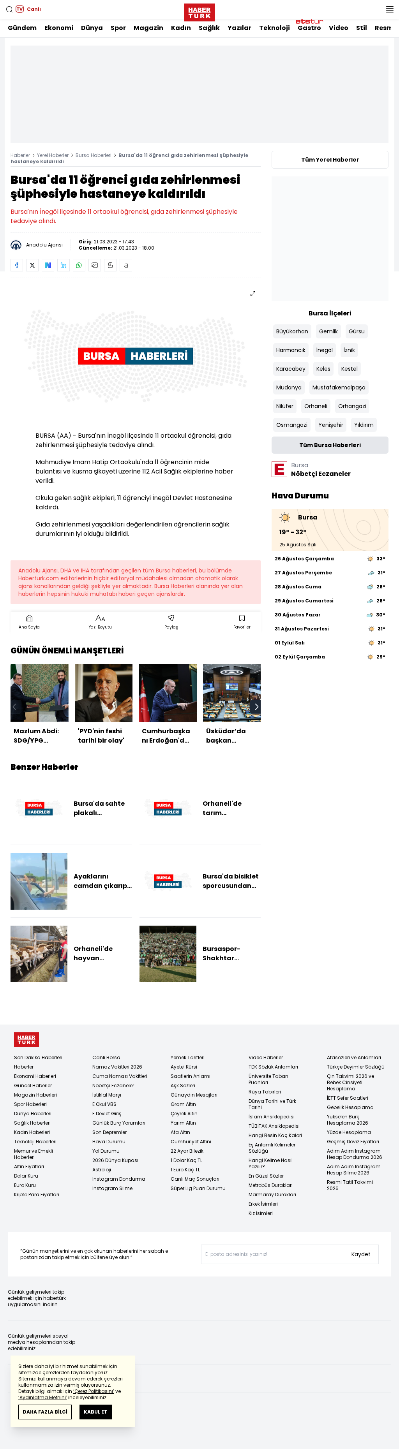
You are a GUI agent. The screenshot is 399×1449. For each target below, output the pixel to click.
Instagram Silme (112, 1188)
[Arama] (9, 9)
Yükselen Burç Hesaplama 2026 (347, 1119)
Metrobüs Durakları (271, 1185)
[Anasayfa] (26, 1039)
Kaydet (361, 1254)
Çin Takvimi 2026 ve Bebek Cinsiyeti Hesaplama (350, 1082)
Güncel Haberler (33, 1085)
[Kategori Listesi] (389, 9)
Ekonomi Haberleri (35, 1076)
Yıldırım (364, 425)
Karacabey (290, 369)
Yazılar (239, 27)
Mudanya (289, 387)
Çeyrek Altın (184, 1113)
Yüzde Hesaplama (349, 1132)
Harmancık (290, 350)
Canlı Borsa (106, 1057)
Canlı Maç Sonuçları (195, 1179)
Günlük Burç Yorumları (118, 1123)
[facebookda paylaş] (17, 265)
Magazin (148, 27)
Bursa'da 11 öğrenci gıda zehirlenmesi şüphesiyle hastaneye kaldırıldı (129, 158)
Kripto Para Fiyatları (36, 1194)
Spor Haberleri (30, 1104)
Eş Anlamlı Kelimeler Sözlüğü (272, 1147)
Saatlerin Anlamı (190, 1076)
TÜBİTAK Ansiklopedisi (274, 1126)
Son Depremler (109, 1132)
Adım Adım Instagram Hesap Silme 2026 (354, 1169)
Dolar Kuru (26, 1176)
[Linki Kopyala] (126, 265)
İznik (349, 350)
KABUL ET (96, 1412)
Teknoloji (274, 27)
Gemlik (328, 331)
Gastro (309, 27)
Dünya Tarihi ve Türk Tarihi (272, 1104)
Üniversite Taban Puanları (268, 1079)
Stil (361, 27)
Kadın (181, 27)
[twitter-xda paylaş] (32, 265)
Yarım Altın (183, 1123)
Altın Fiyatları (29, 1166)
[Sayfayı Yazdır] (110, 265)
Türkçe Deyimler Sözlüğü (356, 1066)
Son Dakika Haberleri (38, 1057)
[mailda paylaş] (94, 265)
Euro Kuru (25, 1185)
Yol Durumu (106, 1151)
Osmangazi (291, 425)
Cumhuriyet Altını (191, 1141)
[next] (257, 707)
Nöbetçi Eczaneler (113, 1085)
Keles (323, 369)
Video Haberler (266, 1057)
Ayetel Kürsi (184, 1066)
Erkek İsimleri (263, 1204)
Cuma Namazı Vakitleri (119, 1076)
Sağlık (209, 27)
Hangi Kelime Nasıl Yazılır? (271, 1163)
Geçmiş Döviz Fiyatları (353, 1141)
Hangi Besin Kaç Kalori (275, 1135)
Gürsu (357, 331)
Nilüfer (284, 406)
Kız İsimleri (261, 1213)
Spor (118, 27)
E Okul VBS (104, 1104)
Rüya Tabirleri (265, 1091)
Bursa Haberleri (93, 155)
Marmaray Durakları (272, 1194)
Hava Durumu (108, 1141)
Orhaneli (315, 406)
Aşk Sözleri (183, 1085)
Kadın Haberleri (32, 1132)
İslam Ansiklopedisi (272, 1116)
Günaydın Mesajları (194, 1095)
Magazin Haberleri (35, 1095)
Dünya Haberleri (32, 1113)
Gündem (22, 27)
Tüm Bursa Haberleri (330, 445)
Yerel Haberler (53, 155)
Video (338, 27)
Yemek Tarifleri (188, 1057)
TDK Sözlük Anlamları (273, 1066)
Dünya (92, 27)
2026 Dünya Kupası (115, 1160)
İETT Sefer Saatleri (347, 1098)
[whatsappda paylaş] (79, 265)
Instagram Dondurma (118, 1179)
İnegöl (324, 350)
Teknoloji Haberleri (35, 1141)
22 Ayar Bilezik (187, 1151)
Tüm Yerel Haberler (330, 160)
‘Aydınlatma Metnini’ (42, 1397)
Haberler (20, 155)
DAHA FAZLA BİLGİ (45, 1412)
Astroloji (101, 1169)
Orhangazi (352, 406)
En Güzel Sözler (266, 1176)
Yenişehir (330, 425)
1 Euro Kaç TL (185, 1169)
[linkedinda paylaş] (63, 265)
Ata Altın (180, 1132)
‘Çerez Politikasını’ (93, 1391)
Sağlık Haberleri (32, 1123)
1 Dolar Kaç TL (186, 1160)
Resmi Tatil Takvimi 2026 (350, 1185)
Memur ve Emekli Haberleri (33, 1154)
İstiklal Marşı (106, 1095)
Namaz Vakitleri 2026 (117, 1066)
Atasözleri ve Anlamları (354, 1057)
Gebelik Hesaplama (350, 1107)
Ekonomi (58, 27)
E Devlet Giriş (107, 1113)
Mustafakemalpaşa (338, 387)
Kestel (349, 369)
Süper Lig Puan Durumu (198, 1188)
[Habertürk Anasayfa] (199, 11)
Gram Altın (183, 1104)
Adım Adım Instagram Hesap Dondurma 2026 (354, 1154)
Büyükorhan (292, 331)
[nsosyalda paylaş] (48, 265)
